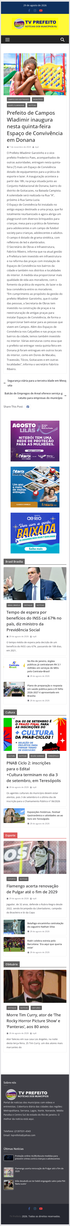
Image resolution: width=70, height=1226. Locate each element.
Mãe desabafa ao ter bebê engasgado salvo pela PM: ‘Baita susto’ (40, 1182)
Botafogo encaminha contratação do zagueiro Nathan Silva (45, 925)
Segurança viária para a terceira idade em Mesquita (36, 383)
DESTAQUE (28, 605)
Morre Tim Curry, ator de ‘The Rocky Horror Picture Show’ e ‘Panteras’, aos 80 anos (34, 1020)
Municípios (38, 99)
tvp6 (34, 636)
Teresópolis (53, 756)
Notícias (32, 105)
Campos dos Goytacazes (18, 99)
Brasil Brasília (14, 605)
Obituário (36, 1008)
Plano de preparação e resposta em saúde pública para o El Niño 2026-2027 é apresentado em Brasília (45, 690)
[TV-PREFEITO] (27, 1090)
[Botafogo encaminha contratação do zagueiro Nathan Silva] (14, 927)
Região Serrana (37, 756)
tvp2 (37, 147)
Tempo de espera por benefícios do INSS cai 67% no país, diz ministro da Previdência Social (34, 620)
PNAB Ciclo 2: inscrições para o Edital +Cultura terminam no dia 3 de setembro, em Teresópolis (34, 771)
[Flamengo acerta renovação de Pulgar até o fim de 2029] (35, 857)
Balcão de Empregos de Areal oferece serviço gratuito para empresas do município (34, 396)
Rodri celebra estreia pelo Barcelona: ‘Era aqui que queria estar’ (44, 944)
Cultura (11, 756)
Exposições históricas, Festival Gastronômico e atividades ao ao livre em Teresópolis (45, 815)
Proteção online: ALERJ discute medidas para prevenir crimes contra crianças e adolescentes (37, 1157)
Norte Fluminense (16, 105)
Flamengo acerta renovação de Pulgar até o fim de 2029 (32, 888)
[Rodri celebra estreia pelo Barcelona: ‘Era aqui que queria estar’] (14, 946)
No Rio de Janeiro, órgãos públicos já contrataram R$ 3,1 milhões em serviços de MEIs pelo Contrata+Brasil (44, 666)
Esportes (12, 879)
